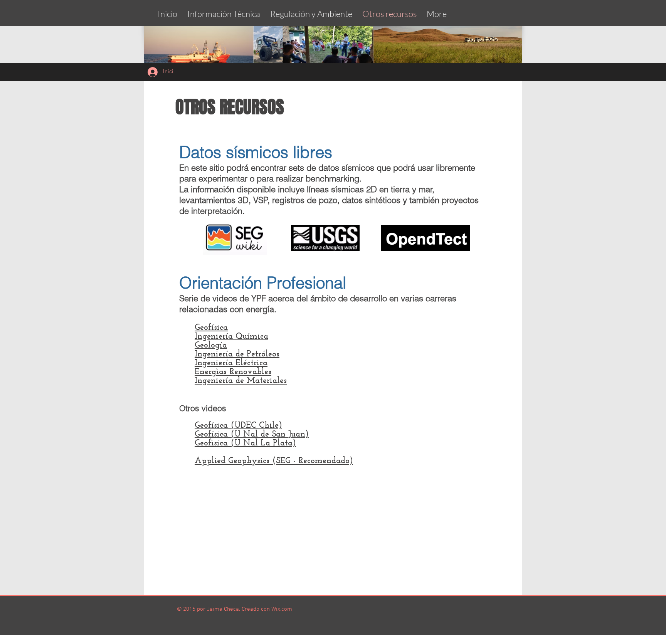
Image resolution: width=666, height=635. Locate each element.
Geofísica (211, 327)
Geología (211, 345)
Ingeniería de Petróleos (237, 354)
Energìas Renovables (233, 372)
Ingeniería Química (231, 336)
